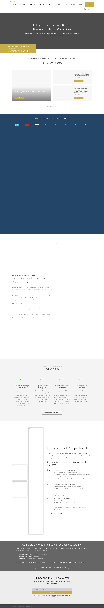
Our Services (24, 4)
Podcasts (73, 4)
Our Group (15, 4)
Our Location (58, 4)
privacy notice (57, 596)
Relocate (80, 4)
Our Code (66, 4)
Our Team (50, 4)
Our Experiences (33, 4)
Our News (89, 4)
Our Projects (43, 4)
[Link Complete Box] (31, 85)
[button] (92, 9)
